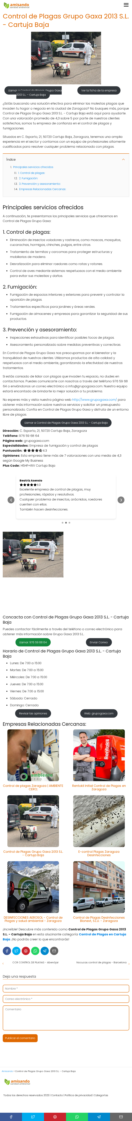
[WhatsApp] (35, 931)
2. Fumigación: (28, 178)
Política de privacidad (78, 1075)
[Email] (54, 931)
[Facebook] (7, 931)
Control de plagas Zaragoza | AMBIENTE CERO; (33, 767)
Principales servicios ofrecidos (33, 167)
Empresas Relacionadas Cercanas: (42, 189)
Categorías (101, 1075)
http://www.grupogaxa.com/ (94, 399)
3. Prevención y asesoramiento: (40, 184)
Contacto (57, 1075)
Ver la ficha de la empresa (99, 90)
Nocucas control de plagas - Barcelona (101, 942)
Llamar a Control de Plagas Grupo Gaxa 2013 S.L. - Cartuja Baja (66, 423)
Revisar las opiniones (33, 694)
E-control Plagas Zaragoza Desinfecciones (98, 833)
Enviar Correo (99, 623)
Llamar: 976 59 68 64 (33, 623)
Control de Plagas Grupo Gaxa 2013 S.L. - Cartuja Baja (33, 833)
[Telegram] (45, 931)
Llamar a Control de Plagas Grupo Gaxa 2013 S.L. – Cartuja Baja (35, 92)
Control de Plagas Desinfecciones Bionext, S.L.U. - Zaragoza (99, 899)
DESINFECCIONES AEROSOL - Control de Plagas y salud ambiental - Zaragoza (33, 899)
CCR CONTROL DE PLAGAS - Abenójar (35, 942)
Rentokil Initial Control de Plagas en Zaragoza (99, 767)
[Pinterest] (26, 931)
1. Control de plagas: (31, 173)
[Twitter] (16, 931)
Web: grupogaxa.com (98, 694)
